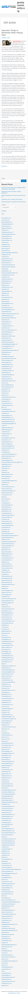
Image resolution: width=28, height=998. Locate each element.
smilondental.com (6, 431)
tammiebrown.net (6, 633)
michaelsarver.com (6, 439)
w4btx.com (4, 425)
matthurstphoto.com (6, 920)
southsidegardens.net (7, 877)
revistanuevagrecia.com (7, 590)
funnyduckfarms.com (7, 940)
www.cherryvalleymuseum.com (9, 330)
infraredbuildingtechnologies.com (9, 344)
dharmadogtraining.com (7, 967)
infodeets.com (5, 230)
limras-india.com (5, 220)
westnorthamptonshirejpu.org (9, 317)
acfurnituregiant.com (7, 238)
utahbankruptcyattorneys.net (9, 380)
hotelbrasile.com (5, 319)
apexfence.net (5, 985)
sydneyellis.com (5, 450)
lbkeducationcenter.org (7, 474)
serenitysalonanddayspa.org (8, 234)
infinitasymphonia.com (7, 576)
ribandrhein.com (5, 468)
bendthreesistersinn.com (7, 674)
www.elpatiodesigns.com (8, 891)
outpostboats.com (6, 503)
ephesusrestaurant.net (7, 885)
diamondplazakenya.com (8, 906)
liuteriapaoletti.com (6, 667)
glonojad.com (5, 588)
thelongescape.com (6, 637)
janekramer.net (5, 625)
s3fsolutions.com (6, 354)
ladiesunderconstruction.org (8, 336)
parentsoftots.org (6, 759)
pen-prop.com (5, 788)
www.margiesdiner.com (7, 824)
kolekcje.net (4, 470)
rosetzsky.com (5, 586)
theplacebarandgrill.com (7, 708)
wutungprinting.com (6, 653)
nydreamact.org (5, 277)
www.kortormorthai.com (7, 808)
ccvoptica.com (5, 847)
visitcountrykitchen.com (7, 645)
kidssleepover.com (6, 254)
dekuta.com (4, 857)
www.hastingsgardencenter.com (9, 873)
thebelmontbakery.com (7, 260)
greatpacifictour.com (7, 694)
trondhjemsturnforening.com (8, 904)
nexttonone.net (5, 779)
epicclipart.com (5, 289)
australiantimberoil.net (7, 340)
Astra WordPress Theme (14, 993)
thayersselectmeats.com (8, 745)
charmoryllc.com (6, 529)
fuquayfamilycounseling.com (8, 956)
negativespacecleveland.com (9, 665)
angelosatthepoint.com (7, 714)
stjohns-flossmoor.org (7, 676)
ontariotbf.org (5, 268)
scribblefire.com (5, 482)
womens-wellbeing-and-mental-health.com (12, 462)
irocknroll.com (5, 382)
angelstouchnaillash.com (7, 427)
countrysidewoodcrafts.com (8, 264)
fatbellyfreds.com (6, 889)
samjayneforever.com (7, 918)
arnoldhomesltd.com (6, 368)
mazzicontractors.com (7, 881)
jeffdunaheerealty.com (7, 798)
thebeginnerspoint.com (7, 523)
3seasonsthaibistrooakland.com (9, 480)
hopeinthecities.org (6, 507)
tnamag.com (5, 741)
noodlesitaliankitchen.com (8, 275)
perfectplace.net (6, 478)
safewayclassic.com (6, 262)
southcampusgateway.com (8, 309)
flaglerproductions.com (7, 553)
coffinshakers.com (6, 606)
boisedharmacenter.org (7, 492)
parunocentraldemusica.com (8, 900)
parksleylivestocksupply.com (8, 490)
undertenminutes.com (7, 240)
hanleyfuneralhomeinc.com (8, 419)
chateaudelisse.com (6, 311)
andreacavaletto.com (7, 488)
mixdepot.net (5, 861)
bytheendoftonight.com (7, 505)
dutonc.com (4, 635)
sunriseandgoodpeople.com (8, 669)
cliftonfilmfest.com (6, 372)
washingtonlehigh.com (7, 849)
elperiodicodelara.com (7, 222)
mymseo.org (5, 963)
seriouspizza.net (5, 733)
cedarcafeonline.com (7, 236)
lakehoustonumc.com (7, 775)
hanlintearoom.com (6, 938)
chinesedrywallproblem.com (8, 672)
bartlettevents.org (6, 323)
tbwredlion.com (5, 908)
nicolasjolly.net (5, 574)
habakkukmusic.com (6, 777)
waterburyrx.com (6, 710)
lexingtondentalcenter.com (8, 448)
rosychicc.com (5, 500)
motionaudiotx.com (6, 969)
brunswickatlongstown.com (8, 621)
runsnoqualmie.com (6, 820)
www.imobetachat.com (7, 769)
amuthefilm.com (5, 570)
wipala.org (4, 496)
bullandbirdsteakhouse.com (8, 830)
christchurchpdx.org (6, 564)
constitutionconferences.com (9, 726)
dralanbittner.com (6, 401)
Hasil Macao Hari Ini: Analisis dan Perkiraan (12, 199)
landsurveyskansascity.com (8, 814)
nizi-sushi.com (5, 627)
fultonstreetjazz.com (6, 321)
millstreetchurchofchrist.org (8, 928)
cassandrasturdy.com (7, 513)
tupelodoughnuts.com (7, 415)
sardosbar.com (5, 393)
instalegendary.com (6, 270)
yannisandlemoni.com (7, 403)
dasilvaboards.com (6, 547)
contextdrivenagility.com (7, 602)
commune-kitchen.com (7, 568)
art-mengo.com (5, 629)
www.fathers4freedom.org (8, 792)
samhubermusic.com (7, 983)
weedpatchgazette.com (7, 405)
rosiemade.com (5, 413)
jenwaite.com (5, 942)
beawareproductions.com (8, 600)
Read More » (5, 166)
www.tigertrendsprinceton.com (9, 790)
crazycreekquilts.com (7, 560)
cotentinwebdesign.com (7, 332)
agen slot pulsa (17, 41)
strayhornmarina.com (7, 551)
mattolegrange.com (6, 639)
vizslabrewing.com (6, 399)
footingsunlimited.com (7, 818)
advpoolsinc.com (6, 712)
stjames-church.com (6, 592)
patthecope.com (5, 728)
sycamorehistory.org (6, 865)
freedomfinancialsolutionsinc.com (10, 802)
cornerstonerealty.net (7, 867)
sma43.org (4, 836)
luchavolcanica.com (6, 686)
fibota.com (4, 895)
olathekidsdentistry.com (7, 417)
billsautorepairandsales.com (8, 910)
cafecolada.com (5, 519)
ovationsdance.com (6, 466)
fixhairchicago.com (6, 722)
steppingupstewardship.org (8, 845)
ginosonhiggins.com (6, 651)
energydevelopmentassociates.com (10, 350)
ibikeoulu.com (5, 604)
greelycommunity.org (21, 6)
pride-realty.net (5, 932)
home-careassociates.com (8, 486)
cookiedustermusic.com (7, 680)
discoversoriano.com (7, 521)
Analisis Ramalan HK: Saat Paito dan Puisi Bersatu (14, 201)
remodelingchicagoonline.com (9, 838)
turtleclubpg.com (6, 692)
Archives (4, 204)
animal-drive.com (6, 739)
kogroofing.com (5, 299)
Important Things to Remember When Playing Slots (12, 32)
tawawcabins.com (6, 389)
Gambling (4, 37)
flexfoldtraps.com (6, 804)
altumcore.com (5, 737)
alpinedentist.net (6, 301)
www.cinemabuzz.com (7, 859)
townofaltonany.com (6, 661)
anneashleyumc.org (6, 812)
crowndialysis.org (6, 452)
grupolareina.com (6, 327)
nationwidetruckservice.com (8, 690)
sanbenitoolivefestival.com (8, 515)
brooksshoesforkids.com (7, 743)
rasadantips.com (6, 244)
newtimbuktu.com (6, 246)
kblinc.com (4, 407)
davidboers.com (5, 767)
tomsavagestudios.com (7, 460)
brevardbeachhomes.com (8, 356)
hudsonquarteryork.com (7, 893)
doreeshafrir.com (6, 596)
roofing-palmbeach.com (7, 364)
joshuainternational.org (7, 783)
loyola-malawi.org (6, 498)
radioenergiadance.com (7, 303)
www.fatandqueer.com (7, 810)
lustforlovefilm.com (6, 572)
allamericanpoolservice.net (8, 456)
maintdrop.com (5, 293)
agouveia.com (5, 959)
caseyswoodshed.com (7, 720)
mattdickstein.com (6, 771)
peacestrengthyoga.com (7, 800)
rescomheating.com (6, 973)
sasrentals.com (5, 435)
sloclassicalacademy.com (8, 545)
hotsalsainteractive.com (7, 232)
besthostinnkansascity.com (8, 977)
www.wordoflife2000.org (8, 384)
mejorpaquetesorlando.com (8, 421)
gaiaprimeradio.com (6, 631)
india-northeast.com (6, 362)
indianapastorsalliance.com (8, 716)
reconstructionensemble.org (8, 682)
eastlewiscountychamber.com (9, 541)
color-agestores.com (6, 494)
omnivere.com (5, 242)
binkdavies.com (5, 562)
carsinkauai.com (5, 926)
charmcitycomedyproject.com (9, 598)
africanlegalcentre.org (7, 578)
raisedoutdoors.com (6, 376)
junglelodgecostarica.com (8, 641)
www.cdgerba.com (6, 897)
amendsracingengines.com (8, 806)
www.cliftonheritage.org (7, 834)
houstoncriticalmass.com (8, 533)
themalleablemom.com (7, 614)
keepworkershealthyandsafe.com (10, 273)
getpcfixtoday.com (6, 283)
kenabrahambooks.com (7, 566)
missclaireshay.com (6, 218)
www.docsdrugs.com (7, 822)
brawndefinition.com (6, 555)
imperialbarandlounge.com (8, 374)
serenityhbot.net (5, 781)
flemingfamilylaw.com (7, 950)
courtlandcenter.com (7, 700)
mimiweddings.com (6, 975)
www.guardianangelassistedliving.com (11, 902)
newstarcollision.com (7, 433)
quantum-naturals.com (7, 912)
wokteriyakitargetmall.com (8, 446)
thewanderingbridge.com (8, 612)
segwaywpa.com (6, 749)
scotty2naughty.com (7, 594)
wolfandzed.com (5, 855)
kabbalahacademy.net (7, 429)
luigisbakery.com (6, 851)
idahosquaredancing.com (8, 386)
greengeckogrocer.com (7, 441)
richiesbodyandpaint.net (7, 224)
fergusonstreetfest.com (7, 916)
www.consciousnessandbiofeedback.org (11, 869)
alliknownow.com (6, 539)
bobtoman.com (5, 295)
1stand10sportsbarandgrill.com (9, 423)
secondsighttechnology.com (8, 437)
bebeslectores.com (6, 338)
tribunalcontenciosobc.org (8, 543)
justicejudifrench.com (7, 610)
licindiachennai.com (6, 226)
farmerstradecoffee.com (7, 763)
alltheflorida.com (6, 922)
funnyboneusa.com (6, 678)
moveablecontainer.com (7, 325)
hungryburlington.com (7, 619)
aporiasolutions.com (6, 747)
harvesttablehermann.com (8, 346)
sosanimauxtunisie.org (7, 297)
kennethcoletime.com (7, 617)
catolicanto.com (5, 472)
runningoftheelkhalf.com (7, 796)
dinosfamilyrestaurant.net (8, 342)
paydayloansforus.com (7, 258)
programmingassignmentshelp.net (10, 252)
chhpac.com (5, 965)
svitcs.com (4, 731)
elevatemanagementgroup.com (9, 944)
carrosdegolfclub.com (7, 348)
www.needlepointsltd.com (8, 828)
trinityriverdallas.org (6, 476)
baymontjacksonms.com (7, 659)
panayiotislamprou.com (7, 307)
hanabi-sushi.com (6, 853)
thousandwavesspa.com (7, 698)
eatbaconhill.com (6, 250)
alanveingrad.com (6, 649)
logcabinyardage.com (7, 765)
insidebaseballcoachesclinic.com (9, 924)
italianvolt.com (5, 395)
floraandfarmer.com (6, 352)
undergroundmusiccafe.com (8, 981)
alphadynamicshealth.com (8, 934)
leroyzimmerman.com (7, 946)
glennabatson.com (6, 549)
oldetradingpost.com (6, 334)
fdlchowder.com (5, 826)
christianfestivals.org (7, 643)
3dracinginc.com (6, 531)
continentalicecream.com (8, 558)
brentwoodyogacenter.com (8, 840)
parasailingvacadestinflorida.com (9, 930)
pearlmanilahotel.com (7, 291)
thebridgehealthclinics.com (8, 753)
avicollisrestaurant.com (7, 704)
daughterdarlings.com (7, 228)
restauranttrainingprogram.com (9, 454)
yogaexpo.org (5, 484)
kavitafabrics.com (6, 684)
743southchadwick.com (7, 360)
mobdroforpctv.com (6, 511)
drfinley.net (4, 948)
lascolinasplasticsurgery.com (8, 832)
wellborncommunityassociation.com (10, 313)
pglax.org (4, 663)
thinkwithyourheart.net (7, 378)
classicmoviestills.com (7, 517)
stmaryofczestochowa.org (8, 608)
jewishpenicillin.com (6, 458)
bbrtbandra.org (5, 285)
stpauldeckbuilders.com (7, 816)
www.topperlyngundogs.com (8, 794)
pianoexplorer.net (6, 875)
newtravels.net (5, 256)
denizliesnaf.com (6, 724)
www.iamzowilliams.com (7, 871)
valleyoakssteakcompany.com (9, 718)
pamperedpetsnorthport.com (8, 411)
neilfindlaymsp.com (6, 702)
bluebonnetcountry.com (7, 287)
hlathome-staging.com (7, 444)
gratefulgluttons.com (7, 509)
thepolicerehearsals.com (7, 537)
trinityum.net (5, 879)
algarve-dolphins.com (7, 647)
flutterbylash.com (6, 936)
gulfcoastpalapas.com (7, 751)
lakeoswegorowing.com (7, 954)
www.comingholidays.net (8, 525)
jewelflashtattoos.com (7, 281)
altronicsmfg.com (6, 248)
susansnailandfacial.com (7, 786)
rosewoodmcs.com (6, 863)
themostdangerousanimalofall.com (10, 535)
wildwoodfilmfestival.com (8, 315)
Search (3, 178)
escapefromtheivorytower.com (9, 358)
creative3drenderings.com (8, 761)
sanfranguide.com (6, 527)
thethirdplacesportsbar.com (8, 883)
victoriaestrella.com (6, 696)
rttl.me (3, 971)
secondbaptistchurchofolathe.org (10, 961)
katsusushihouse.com (7, 580)
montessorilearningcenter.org (9, 914)
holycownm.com (5, 688)
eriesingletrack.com (6, 409)
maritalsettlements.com (7, 655)
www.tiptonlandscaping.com (8, 842)
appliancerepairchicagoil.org (8, 266)
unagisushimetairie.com (7, 279)
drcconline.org (5, 706)
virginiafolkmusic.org (6, 464)
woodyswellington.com (7, 887)
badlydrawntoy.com (6, 773)
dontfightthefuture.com (7, 366)
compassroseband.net (7, 735)
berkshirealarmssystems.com (9, 397)
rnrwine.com (5, 952)
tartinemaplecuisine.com (7, 623)
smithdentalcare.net (6, 979)
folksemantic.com (6, 391)
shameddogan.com (6, 757)
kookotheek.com (5, 305)
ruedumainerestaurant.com (8, 584)
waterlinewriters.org (6, 755)
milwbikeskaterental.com (7, 657)
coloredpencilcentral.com (8, 370)
